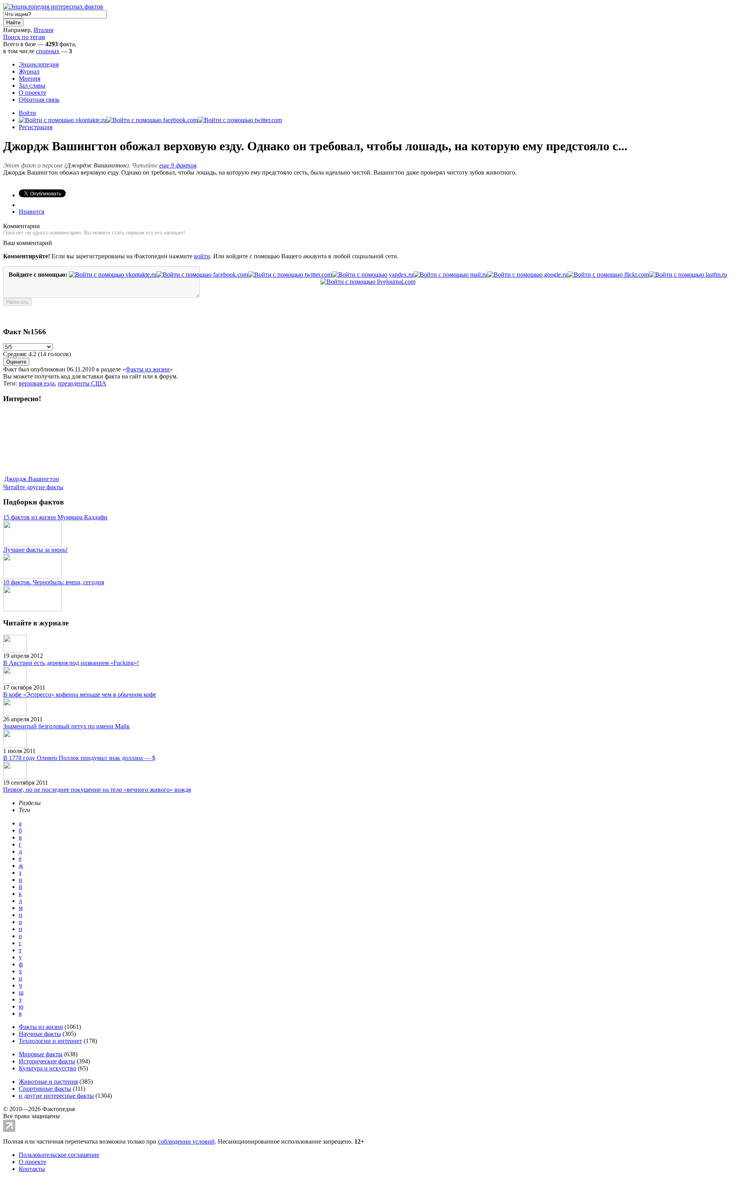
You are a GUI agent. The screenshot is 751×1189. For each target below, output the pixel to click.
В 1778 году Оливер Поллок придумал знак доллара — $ (79, 758)
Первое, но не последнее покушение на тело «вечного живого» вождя (97, 789)
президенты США (82, 383)
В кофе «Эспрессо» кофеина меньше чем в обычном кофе (79, 694)
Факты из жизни (148, 369)
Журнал (29, 71)
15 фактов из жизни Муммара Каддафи (55, 517)
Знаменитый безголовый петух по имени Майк (66, 726)
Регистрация (35, 127)
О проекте (32, 92)
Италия (43, 30)
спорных (47, 51)
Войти (27, 113)
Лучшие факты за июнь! (35, 549)
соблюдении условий (186, 1141)
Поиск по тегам (24, 37)
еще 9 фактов (177, 165)
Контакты (32, 1169)
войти (202, 256)
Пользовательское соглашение (59, 1154)
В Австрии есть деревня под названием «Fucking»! (71, 662)
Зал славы (32, 85)
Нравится (31, 211)
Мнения (29, 78)
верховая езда (37, 383)
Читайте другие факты (33, 487)
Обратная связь (39, 99)
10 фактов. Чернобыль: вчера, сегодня (53, 582)
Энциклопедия (39, 64)
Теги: (11, 383)
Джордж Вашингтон (31, 479)
